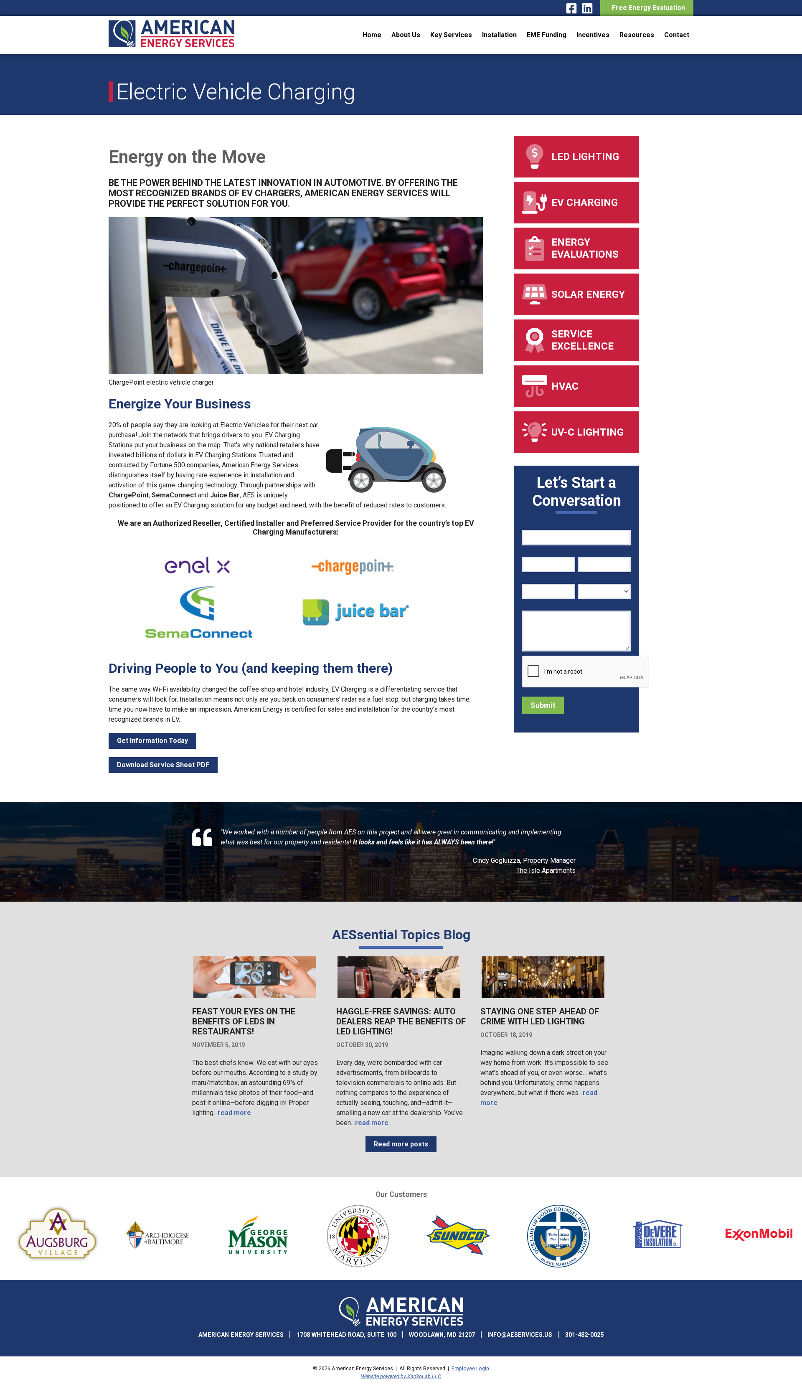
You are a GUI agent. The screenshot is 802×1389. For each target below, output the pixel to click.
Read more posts (401, 1144)
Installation (499, 35)
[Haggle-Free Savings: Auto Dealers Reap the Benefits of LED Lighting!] (399, 997)
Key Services (451, 35)
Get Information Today (152, 741)
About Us (405, 35)
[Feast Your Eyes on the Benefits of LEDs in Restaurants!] (254, 997)
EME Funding (546, 35)
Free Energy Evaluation (647, 8)
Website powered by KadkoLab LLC (401, 1376)
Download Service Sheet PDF (163, 765)
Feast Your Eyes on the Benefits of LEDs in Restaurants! (243, 1021)
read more (234, 1113)
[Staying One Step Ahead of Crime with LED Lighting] (543, 997)
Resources (636, 35)
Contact (676, 35)
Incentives (592, 35)
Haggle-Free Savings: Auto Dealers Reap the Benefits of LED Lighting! (401, 1021)
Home (372, 35)
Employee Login (470, 1368)
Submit (543, 705)
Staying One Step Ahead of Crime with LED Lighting (539, 1016)
